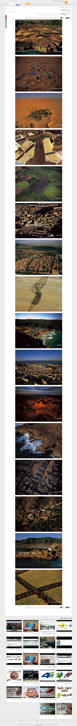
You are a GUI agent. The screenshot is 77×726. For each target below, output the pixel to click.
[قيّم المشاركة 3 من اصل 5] (68, 12)
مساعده (31, 724)
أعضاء (36, 724)
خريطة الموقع (50, 724)
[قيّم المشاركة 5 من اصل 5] (66, 12)
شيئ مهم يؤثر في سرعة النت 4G (50, 715)
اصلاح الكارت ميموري (68, 649)
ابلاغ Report (28, 17)
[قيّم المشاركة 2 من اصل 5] (69, 12)
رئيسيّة (41, 724)
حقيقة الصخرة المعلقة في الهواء (33, 699)
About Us (20, 724)
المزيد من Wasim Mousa (66, 618)
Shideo (54, 724)
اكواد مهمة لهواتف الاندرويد (68, 699)
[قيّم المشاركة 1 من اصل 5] (70, 12)
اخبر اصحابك (24, 724)
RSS (57, 724)
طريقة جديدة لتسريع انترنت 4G (50, 682)
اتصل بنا (33, 724)
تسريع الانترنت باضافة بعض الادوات (16, 699)
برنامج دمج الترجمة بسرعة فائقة (17, 632)
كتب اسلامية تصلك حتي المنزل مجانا (16, 649)
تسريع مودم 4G (36, 649)
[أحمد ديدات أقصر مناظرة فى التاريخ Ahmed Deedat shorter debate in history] (47, 631)
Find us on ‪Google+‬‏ (45, 724)
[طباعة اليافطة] (6, 23)
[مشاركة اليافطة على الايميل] (6, 25)
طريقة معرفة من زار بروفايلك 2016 (66, 632)
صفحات (38, 724)
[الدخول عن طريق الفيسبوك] (18, 5)
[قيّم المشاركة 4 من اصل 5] (67, 12)
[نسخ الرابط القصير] (6, 27)
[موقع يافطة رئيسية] (66, 4)
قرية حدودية (53, 649)
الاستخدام (27, 724)
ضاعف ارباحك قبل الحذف (68, 715)
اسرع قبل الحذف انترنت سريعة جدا (16, 682)
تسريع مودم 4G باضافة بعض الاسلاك (49, 699)
